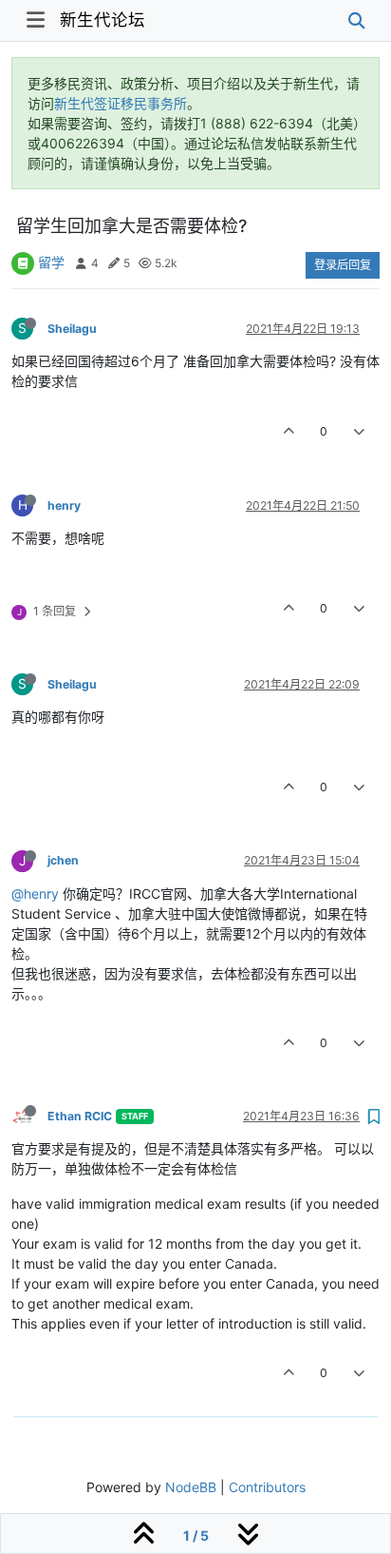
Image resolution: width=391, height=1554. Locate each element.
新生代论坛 (102, 19)
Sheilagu (72, 328)
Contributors (267, 1487)
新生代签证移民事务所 (120, 103)
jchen (63, 860)
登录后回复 (342, 265)
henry (64, 505)
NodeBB (190, 1487)
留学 (51, 262)
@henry (35, 893)
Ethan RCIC (79, 1116)
